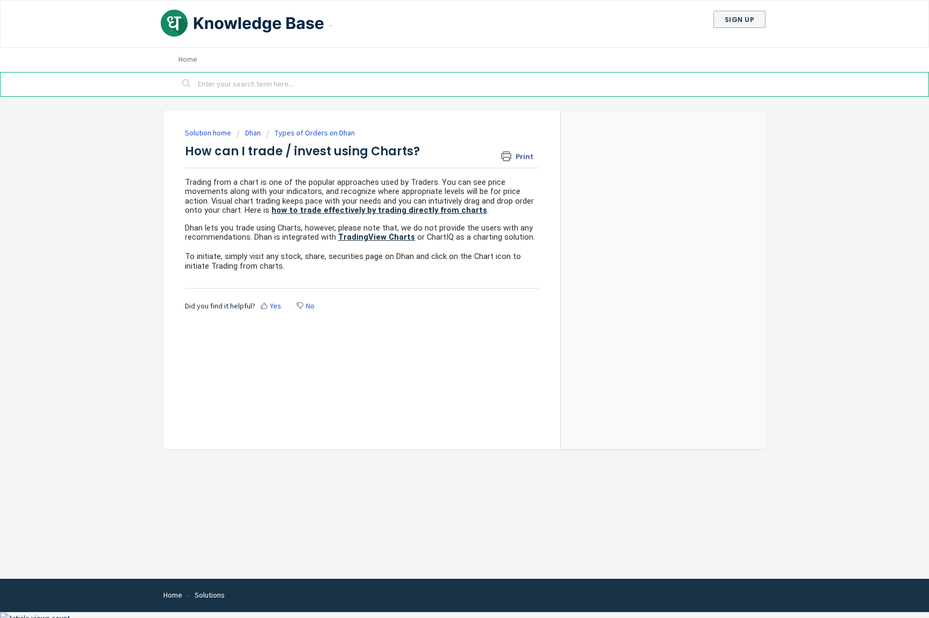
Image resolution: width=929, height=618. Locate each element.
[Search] (186, 84)
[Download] (444, 168)
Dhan (253, 133)
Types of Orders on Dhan (315, 133)
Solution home (209, 133)
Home (187, 59)
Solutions (210, 595)
